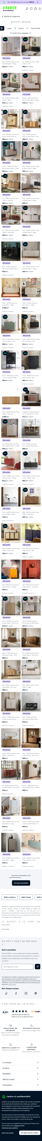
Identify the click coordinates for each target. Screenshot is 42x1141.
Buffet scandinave (10, 897)
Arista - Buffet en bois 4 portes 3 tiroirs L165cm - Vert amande (31, 860)
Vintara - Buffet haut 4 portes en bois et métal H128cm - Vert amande (31, 824)
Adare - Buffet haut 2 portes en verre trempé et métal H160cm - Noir (10, 377)
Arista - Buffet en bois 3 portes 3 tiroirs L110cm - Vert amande (10, 341)
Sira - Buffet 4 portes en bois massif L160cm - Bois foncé (30, 654)
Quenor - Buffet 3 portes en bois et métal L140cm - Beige (10, 167)
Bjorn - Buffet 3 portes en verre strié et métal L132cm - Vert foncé (30, 719)
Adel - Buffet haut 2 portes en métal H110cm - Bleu (30, 549)
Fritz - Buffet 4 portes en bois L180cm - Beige (30, 686)
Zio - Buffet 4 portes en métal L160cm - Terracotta (10, 231)
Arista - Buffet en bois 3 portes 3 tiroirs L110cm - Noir (31, 340)
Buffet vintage (26, 897)
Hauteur (21, 28)
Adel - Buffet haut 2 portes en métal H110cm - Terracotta (30, 586)
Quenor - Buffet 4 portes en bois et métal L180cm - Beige (30, 99)
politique (17, 1126)
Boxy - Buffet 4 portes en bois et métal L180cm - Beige (30, 231)
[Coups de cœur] (31, 8)
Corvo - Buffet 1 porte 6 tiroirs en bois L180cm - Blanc (10, 513)
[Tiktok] (6, 993)
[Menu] (40, 8)
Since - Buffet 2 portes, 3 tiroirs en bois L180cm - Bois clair (30, 136)
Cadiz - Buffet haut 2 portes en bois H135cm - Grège (11, 823)
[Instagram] (26, 993)
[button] (21, 30)
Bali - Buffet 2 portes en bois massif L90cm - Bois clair (10, 686)
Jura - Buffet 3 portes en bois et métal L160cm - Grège (30, 268)
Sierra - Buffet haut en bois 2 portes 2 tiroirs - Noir (30, 377)
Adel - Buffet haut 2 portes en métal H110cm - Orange (10, 586)
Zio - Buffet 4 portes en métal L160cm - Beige (10, 99)
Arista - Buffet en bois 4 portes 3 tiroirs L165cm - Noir (31, 477)
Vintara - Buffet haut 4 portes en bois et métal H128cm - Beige (10, 719)
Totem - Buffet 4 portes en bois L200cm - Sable (9, 304)
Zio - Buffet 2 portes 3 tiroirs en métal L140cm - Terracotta (10, 786)
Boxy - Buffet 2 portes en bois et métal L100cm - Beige (30, 167)
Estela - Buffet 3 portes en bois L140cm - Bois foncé (11, 549)
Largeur (9, 28)
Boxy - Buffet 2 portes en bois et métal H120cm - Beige (10, 63)
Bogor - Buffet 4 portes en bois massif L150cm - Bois (9, 654)
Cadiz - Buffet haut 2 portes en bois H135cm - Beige (11, 859)
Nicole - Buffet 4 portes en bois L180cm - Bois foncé (11, 754)
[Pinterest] (35, 993)
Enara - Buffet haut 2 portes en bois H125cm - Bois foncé (10, 622)
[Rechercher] (27, 8)
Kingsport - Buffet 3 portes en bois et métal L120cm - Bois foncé (30, 414)
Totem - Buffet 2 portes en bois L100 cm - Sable (29, 304)
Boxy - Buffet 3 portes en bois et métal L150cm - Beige (30, 199)
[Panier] (35, 8)
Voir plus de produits (21, 883)
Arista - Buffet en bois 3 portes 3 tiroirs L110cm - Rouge (10, 477)
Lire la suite (5, 929)
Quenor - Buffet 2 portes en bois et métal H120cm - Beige (30, 786)
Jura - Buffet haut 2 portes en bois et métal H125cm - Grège (10, 445)
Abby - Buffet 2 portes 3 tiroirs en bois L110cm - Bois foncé (31, 754)
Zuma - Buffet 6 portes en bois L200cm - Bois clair (11, 413)
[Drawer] (10, 8)
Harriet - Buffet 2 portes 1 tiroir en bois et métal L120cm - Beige (30, 623)
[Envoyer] (37, 966)
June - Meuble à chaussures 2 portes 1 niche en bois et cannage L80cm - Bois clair (10, 136)
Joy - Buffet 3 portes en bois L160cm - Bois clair (10, 199)
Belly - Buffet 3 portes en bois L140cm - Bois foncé (30, 513)
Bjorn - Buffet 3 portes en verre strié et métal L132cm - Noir (10, 269)
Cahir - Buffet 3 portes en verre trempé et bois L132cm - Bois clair (30, 446)
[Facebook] (16, 993)
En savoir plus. (12, 984)
